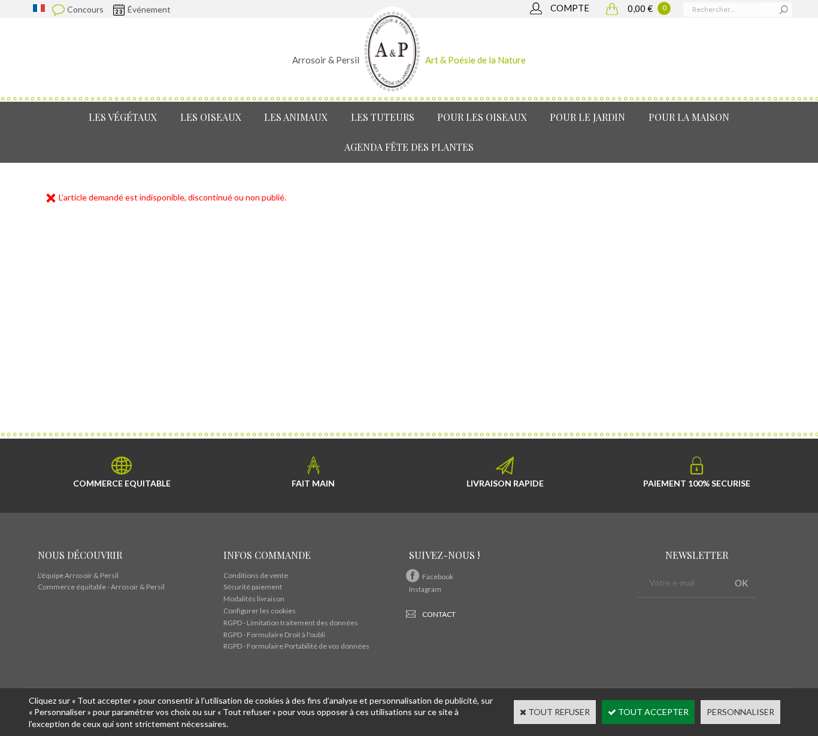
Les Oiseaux (210, 117)
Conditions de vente (255, 575)
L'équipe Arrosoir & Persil (78, 575)
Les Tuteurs (382, 117)
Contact (439, 614)
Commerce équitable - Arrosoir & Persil (101, 586)
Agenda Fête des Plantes (409, 147)
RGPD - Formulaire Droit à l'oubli (274, 634)
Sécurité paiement (252, 586)
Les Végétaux (123, 117)
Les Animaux (296, 117)
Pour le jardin (587, 117)
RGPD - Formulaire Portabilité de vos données (296, 645)
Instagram (425, 589)
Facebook (437, 576)
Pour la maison (689, 117)
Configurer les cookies (259, 610)
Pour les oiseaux (482, 117)
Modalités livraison (253, 598)
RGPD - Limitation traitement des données (290, 622)
